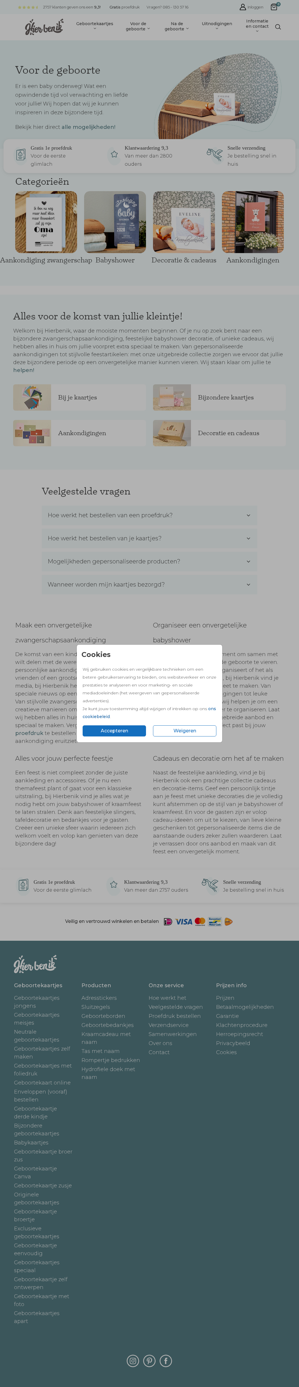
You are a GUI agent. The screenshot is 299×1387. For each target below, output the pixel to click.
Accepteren (114, 731)
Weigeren (184, 731)
